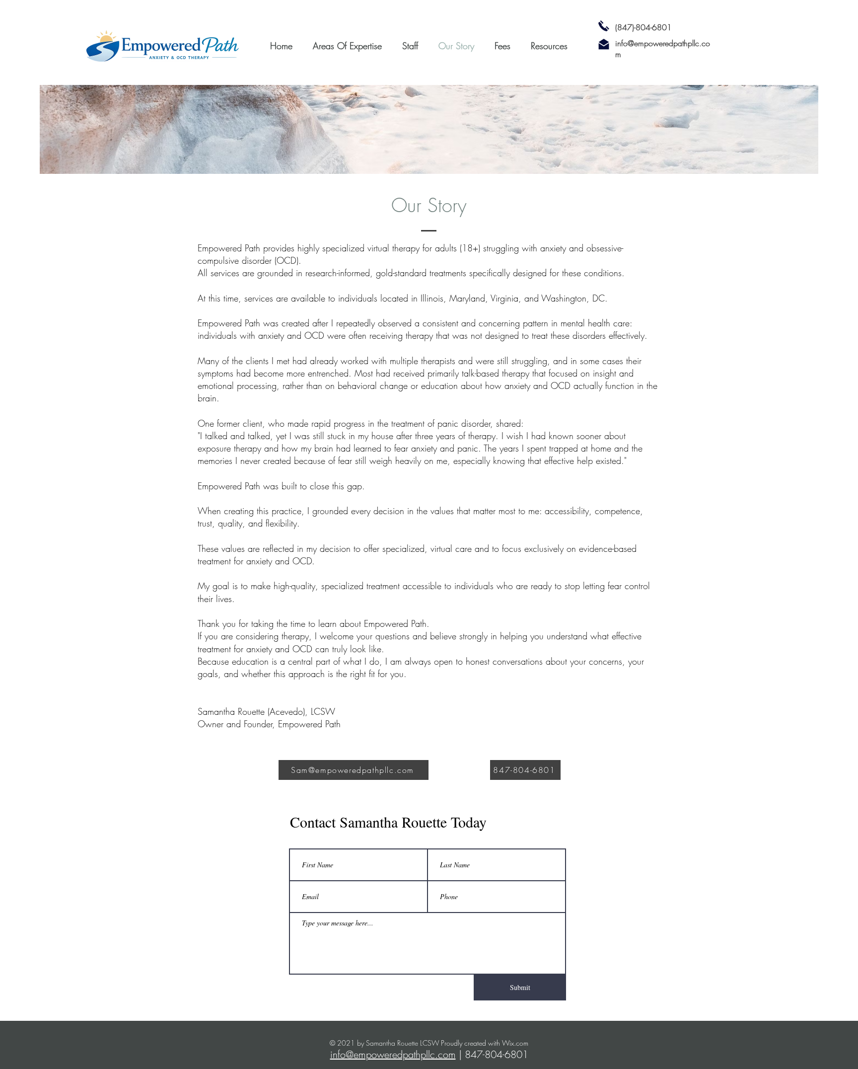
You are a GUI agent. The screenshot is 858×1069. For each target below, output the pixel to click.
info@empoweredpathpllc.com (393, 1054)
